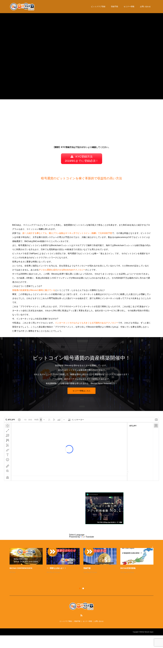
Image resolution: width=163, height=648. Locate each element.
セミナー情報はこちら (81, 391)
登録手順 (114, 6)
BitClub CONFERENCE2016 (21, 568)
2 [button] (83, 588)
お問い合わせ (145, 6)
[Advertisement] (81, 123)
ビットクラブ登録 (98, 6)
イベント (13, 572)
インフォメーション (53, 572)
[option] (83, 561)
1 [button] (80, 588)
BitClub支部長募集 (128, 568)
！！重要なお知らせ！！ (56, 568)
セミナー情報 (129, 6)
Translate (90, 537)
